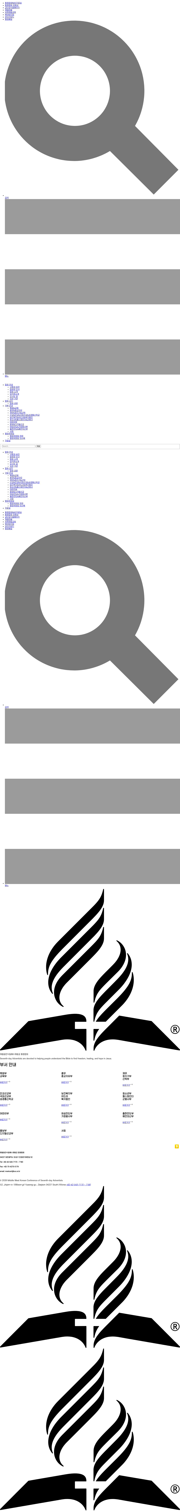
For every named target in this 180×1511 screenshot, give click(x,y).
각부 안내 (9, 406)
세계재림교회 (10, 12)
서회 (11, 431)
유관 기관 (14, 399)
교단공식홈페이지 (12, 8)
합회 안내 (9, 385)
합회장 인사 (15, 389)
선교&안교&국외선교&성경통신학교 (25, 415)
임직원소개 (14, 394)
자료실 (7, 441)
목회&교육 (14, 408)
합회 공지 (9, 401)
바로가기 (3, 1082)
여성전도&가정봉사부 (19, 427)
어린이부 (13, 422)
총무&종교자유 (16, 410)
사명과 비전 (15, 387)
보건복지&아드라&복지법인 (21, 417)
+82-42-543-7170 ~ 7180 (78, 1185)
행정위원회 (9, 434)
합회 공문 (14, 403)
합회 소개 (14, 392)
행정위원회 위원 (16, 436)
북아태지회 (9, 15)
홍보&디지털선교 (17, 424)
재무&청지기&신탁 (17, 413)
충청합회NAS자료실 (13, 3)
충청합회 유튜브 (11, 5)
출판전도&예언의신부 (19, 429)
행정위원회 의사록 (17, 438)
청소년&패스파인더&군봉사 (21, 420)
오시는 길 (14, 396)
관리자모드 (9, 17)
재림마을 (8, 10)
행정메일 (8, 19)
